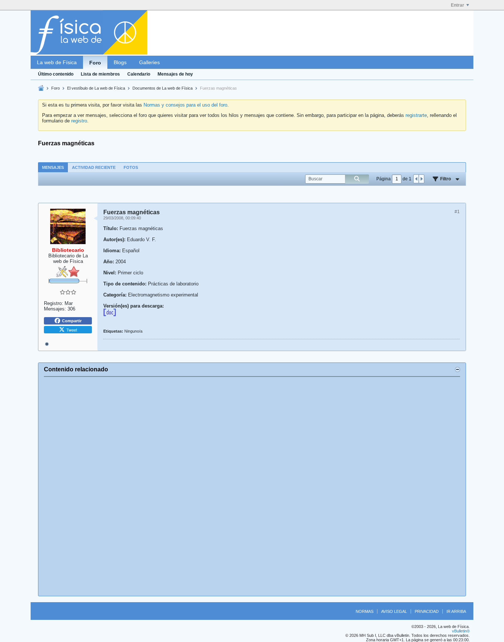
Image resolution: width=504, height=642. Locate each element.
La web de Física (57, 62)
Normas (364, 611)
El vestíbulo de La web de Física (96, 88)
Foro (95, 63)
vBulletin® (461, 631)
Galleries (149, 62)
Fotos (131, 167)
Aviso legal (394, 611)
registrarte (416, 115)
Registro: (53, 303)
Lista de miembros (100, 74)
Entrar (457, 5)
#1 (457, 211)
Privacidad (427, 611)
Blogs (120, 62)
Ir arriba (456, 611)
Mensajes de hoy (175, 74)
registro (79, 121)
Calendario (138, 74)
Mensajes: (55, 309)
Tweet (71, 330)
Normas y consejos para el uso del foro (185, 105)
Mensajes (53, 167)
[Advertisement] (252, 486)
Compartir (72, 321)
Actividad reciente (93, 167)
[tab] (53, 167)
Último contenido (55, 74)
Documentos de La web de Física (162, 88)
